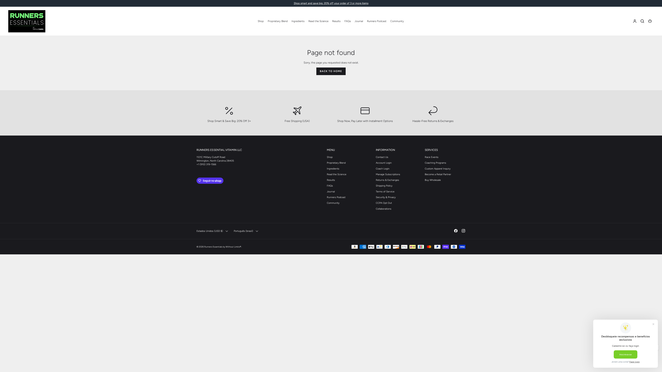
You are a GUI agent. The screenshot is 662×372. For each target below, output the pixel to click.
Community (397, 21)
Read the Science (318, 21)
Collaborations (383, 208)
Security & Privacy (386, 197)
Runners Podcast (377, 21)
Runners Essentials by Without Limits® (222, 246)
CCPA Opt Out (384, 203)
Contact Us (382, 157)
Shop (261, 21)
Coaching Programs (435, 162)
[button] (642, 21)
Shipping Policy (384, 185)
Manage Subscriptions (388, 174)
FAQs (347, 21)
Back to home (331, 71)
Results (336, 21)
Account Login (384, 162)
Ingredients (298, 21)
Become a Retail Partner (438, 174)
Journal (359, 21)
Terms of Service (385, 191)
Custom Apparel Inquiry (437, 168)
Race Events (431, 157)
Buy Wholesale (433, 180)
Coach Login (382, 168)
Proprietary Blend (278, 21)
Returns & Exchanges (387, 180)
